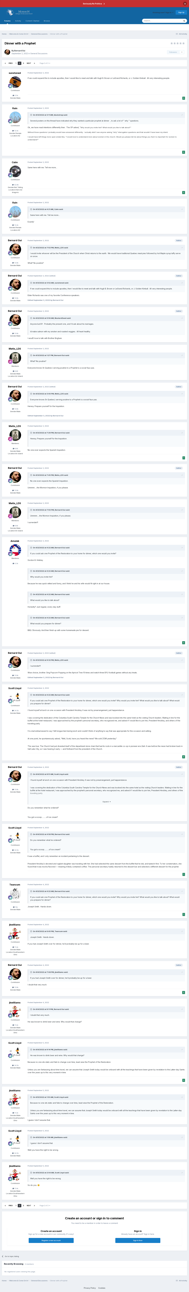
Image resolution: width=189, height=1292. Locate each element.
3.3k (16, 563)
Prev (11, 63)
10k (16, 907)
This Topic (174, 21)
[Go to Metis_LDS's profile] (15, 358)
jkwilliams (14, 924)
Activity (18, 21)
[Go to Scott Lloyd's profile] (15, 697)
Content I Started (32, 21)
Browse (47, 21)
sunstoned (15, 73)
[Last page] (34, 63)
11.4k (16, 947)
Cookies (101, 1288)
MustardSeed (60, 318)
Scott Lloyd (14, 688)
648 (16, 371)
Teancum (14, 884)
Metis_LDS (59, 248)
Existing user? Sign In (162, 12)
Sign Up (181, 12)
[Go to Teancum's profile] (15, 893)
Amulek (15, 541)
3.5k (16, 95)
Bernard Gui (19, 51)
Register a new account (51, 1240)
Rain (14, 108)
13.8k (16, 263)
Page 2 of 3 (44, 63)
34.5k (16, 710)
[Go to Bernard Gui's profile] (7, 52)
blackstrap (58, 115)
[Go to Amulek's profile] (15, 550)
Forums (7, 21)
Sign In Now (137, 1240)
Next (29, 63)
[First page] (5, 63)
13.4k (16, 131)
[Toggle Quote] (31, 115)
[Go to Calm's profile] (15, 171)
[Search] (184, 21)
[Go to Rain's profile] (15, 117)
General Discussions (38, 53)
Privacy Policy (90, 1288)
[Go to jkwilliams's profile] (15, 934)
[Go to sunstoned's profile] (15, 82)
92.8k (16, 185)
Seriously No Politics (92, 4)
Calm (15, 162)
